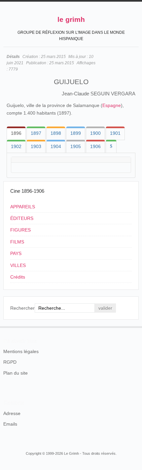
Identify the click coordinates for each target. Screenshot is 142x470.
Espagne (111, 105)
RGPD (10, 362)
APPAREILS (22, 206)
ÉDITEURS (21, 218)
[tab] (16, 133)
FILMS (17, 241)
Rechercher (22, 308)
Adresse (11, 413)
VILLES (18, 265)
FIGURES (20, 230)
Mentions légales (21, 351)
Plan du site (15, 373)
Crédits (17, 277)
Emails (10, 424)
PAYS (15, 253)
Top (134, 326)
